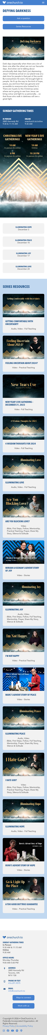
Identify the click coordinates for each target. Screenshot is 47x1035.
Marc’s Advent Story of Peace (20, 695)
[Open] (43, 2)
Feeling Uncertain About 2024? (21, 363)
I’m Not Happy (12, 656)
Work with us (23, 1006)
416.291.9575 (14, 983)
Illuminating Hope (14, 826)
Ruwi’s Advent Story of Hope (20, 865)
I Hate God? (11, 780)
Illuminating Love (14, 482)
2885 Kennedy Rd (10, 121)
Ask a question (23, 18)
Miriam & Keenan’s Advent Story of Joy (22, 569)
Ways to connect (23, 998)
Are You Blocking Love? (17, 521)
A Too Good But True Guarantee (21, 904)
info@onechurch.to (16, 991)
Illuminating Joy (14, 609)
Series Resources (23, 27)
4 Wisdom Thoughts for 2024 (20, 443)
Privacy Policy (9, 1026)
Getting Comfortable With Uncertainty (19, 323)
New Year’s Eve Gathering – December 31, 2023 (19, 403)
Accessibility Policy (24, 1026)
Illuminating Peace (15, 733)
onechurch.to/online (34, 121)
